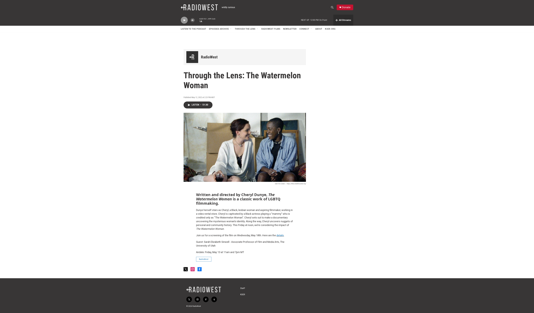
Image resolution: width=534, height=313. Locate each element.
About (318, 29)
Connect (304, 29)
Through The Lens (245, 29)
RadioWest (209, 57)
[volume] (192, 20)
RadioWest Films (270, 29)
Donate (346, 7)
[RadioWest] (192, 57)
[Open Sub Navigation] (231, 29)
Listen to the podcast (193, 29)
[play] (184, 20)
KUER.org (330, 29)
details (280, 235)
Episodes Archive (219, 29)
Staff (242, 288)
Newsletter (290, 29)
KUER (242, 295)
